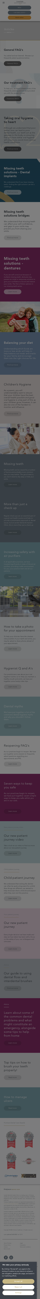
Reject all (18, 1287)
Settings (18, 1293)
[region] (18, 1280)
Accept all (18, 1281)
